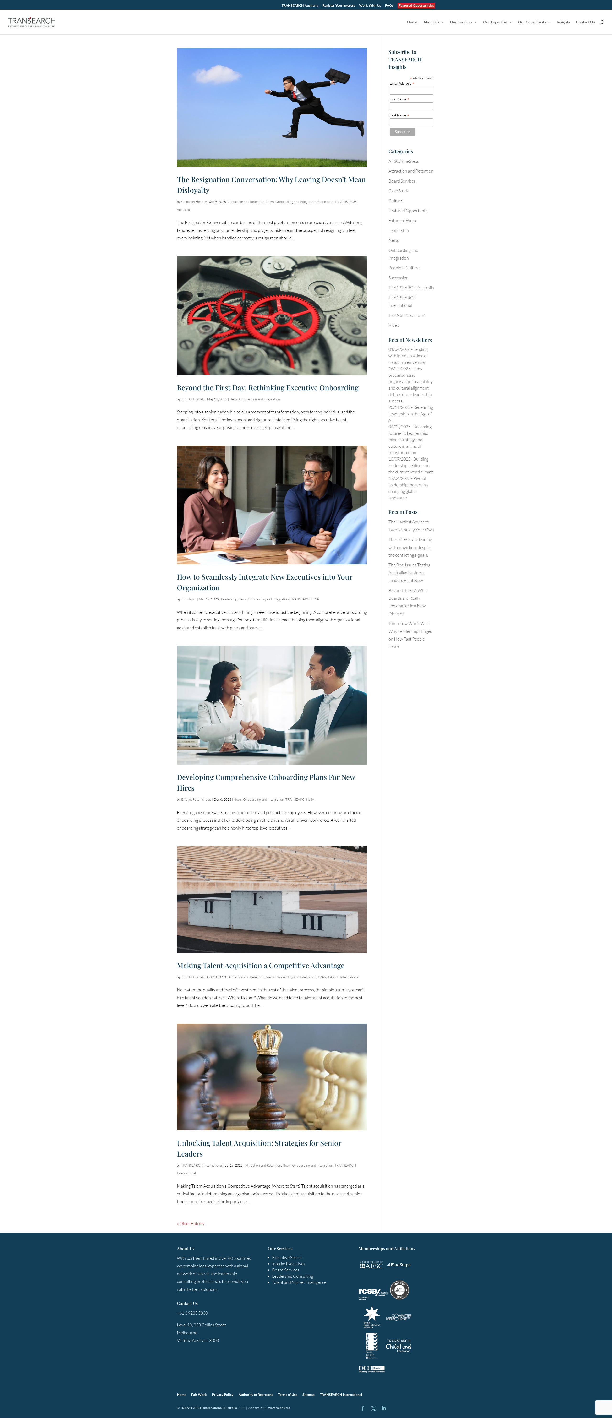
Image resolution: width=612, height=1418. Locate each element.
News (270, 202)
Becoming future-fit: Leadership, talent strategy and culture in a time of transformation (410, 439)
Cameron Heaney (194, 202)
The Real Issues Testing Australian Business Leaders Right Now (409, 572)
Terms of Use (287, 1394)
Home (412, 22)
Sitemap (308, 1394)
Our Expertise (495, 22)
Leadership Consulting (292, 1276)
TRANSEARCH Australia (300, 5)
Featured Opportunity (408, 210)
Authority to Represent (256, 1394)
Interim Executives (288, 1263)
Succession (325, 202)
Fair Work (199, 1394)
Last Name (399, 115)
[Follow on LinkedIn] (384, 1408)
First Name (399, 99)
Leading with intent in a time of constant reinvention (408, 356)
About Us (431, 22)
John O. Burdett (193, 399)
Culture (395, 200)
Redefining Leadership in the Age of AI (410, 414)
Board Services (402, 181)
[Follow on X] (373, 1408)
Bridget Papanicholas (196, 799)
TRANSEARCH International (338, 977)
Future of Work (402, 220)
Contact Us (585, 22)
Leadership (229, 599)
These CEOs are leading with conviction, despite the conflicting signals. (410, 547)
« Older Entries (190, 1223)
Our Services (461, 22)
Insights (563, 22)
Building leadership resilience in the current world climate (411, 465)
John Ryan (189, 599)
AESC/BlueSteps (403, 161)
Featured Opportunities (416, 5)
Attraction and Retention (246, 202)
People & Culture (404, 267)
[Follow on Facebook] (363, 1408)
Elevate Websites (277, 1408)
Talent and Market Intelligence (299, 1282)
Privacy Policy (222, 1394)
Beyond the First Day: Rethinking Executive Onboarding (268, 387)
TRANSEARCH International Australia (208, 1408)
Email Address (402, 83)
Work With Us (370, 5)
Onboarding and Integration (295, 202)
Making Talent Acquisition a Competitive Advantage (260, 965)
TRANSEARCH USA (304, 599)
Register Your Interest (338, 5)
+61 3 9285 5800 (192, 1312)
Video (393, 325)
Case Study (398, 190)
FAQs (389, 5)
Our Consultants (532, 22)
